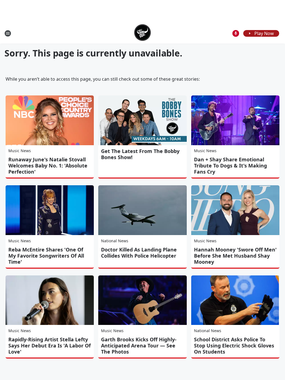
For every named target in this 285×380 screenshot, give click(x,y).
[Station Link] (142, 33)
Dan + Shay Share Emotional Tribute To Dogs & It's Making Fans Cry (230, 165)
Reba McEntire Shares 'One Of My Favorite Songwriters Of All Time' (46, 255)
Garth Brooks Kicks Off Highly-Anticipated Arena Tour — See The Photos (138, 345)
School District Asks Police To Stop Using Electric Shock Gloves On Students (234, 345)
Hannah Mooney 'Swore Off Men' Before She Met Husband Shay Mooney (235, 255)
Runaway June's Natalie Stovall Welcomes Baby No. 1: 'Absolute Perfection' (47, 165)
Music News (19, 150)
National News (114, 240)
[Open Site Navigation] (7, 33)
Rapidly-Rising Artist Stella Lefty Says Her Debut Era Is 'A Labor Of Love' (49, 345)
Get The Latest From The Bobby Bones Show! (140, 154)
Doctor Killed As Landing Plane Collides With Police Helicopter (139, 252)
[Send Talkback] (235, 33)
